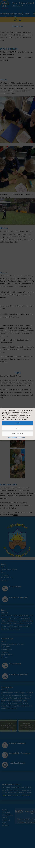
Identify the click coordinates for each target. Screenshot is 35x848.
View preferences (17, 433)
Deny (17, 428)
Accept (17, 423)
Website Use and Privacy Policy (16, 437)
